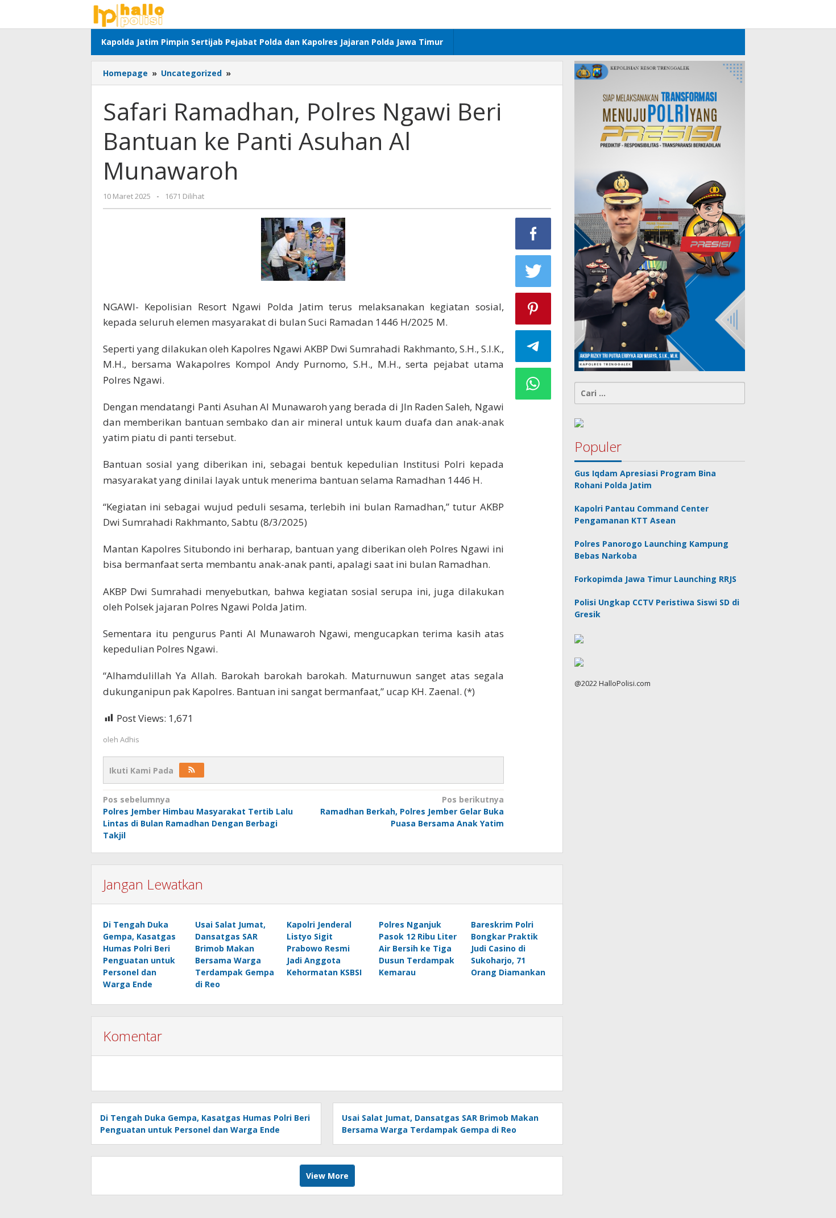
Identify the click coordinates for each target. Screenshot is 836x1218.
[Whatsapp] (533, 384)
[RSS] (191, 770)
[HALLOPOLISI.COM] (131, 14)
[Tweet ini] (533, 271)
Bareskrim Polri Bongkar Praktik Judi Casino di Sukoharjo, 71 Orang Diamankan (508, 948)
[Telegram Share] (533, 346)
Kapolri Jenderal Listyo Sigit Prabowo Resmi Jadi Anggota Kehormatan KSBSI (324, 948)
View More (327, 1175)
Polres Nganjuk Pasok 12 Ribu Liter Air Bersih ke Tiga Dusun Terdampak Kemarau (418, 948)
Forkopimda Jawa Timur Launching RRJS (656, 579)
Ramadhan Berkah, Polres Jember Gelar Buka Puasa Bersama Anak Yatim (411, 811)
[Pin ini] (533, 309)
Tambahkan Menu (699, 14)
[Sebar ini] (533, 234)
